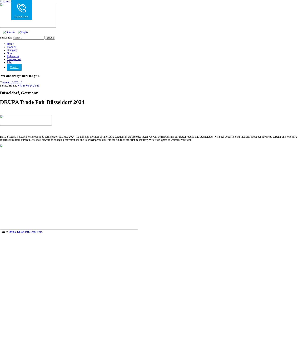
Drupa (12, 231)
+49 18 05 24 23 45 (28, 85)
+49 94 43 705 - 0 (12, 82)
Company (12, 50)
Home (10, 43)
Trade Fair (36, 231)
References (13, 56)
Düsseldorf (23, 231)
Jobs (9, 62)
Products (11, 46)
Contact (14, 67)
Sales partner (14, 59)
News (10, 53)
